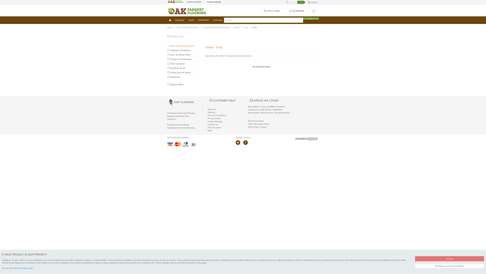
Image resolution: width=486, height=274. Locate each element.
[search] (263, 20)
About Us (212, 109)
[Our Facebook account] (245, 142)
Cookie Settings (215, 121)
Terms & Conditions (217, 115)
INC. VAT (293, 2)
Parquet (180, 20)
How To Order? (215, 127)
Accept (449, 258)
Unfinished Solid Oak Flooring (181, 127)
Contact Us (213, 124)
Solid (191, 20)
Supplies (217, 20)
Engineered (203, 20)
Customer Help (224, 100)
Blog (210, 130)
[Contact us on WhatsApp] (314, 11)
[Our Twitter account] (238, 142)
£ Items (273, 11)
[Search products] (311, 19)
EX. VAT (301, 2)
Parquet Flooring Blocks (178, 124)
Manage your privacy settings (449, 266)
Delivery (211, 112)
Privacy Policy (214, 118)
